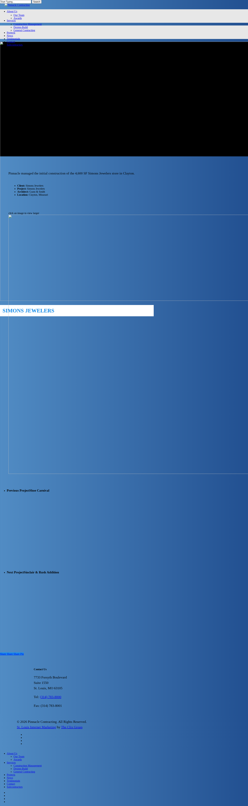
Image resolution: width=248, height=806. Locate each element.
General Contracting (24, 771)
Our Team (18, 756)
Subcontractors (15, 786)
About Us (12, 753)
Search (36, 2)
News (10, 777)
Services (11, 762)
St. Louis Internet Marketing (36, 727)
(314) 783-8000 (50, 697)
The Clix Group (71, 727)
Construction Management (27, 765)
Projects (11, 774)
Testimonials (13, 780)
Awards (17, 759)
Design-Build (20, 768)
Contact (11, 783)
